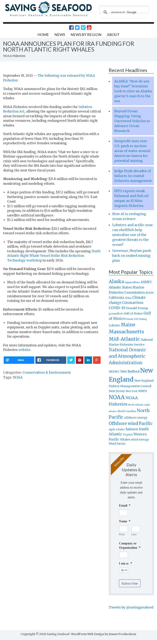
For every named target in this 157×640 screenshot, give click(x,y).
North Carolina (127, 411)
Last (134, 534)
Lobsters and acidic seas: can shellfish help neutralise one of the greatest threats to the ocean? (132, 235)
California (116, 298)
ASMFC (146, 282)
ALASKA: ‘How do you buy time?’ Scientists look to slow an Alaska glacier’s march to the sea (133, 91)
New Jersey (117, 391)
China (128, 297)
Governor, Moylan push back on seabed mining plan (131, 256)
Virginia (128, 434)
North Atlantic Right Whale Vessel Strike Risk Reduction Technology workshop (53, 255)
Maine (128, 325)
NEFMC (114, 371)
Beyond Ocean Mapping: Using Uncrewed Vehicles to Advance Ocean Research (132, 121)
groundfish (116, 313)
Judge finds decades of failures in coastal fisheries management (133, 176)
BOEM (150, 292)
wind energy (140, 439)
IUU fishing (140, 319)
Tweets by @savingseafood (131, 607)
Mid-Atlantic (124, 339)
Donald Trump (137, 308)
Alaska (116, 281)
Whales (125, 439)
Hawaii (129, 319)
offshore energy (135, 417)
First (122, 534)
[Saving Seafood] (48, 16)
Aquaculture (132, 282)
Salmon (132, 429)
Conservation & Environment (46, 372)
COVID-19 (117, 308)
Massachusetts (126, 332)
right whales (117, 429)
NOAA (17, 377)
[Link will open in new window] (69, 28)
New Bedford (129, 371)
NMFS (142, 391)
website (24, 350)
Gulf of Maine (133, 313)
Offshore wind (123, 423)
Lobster (114, 325)
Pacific (146, 423)
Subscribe (130, 583)
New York (131, 391)
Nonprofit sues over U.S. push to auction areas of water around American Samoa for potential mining (132, 151)
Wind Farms (117, 443)
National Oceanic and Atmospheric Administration (127, 356)
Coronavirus (132, 302)
